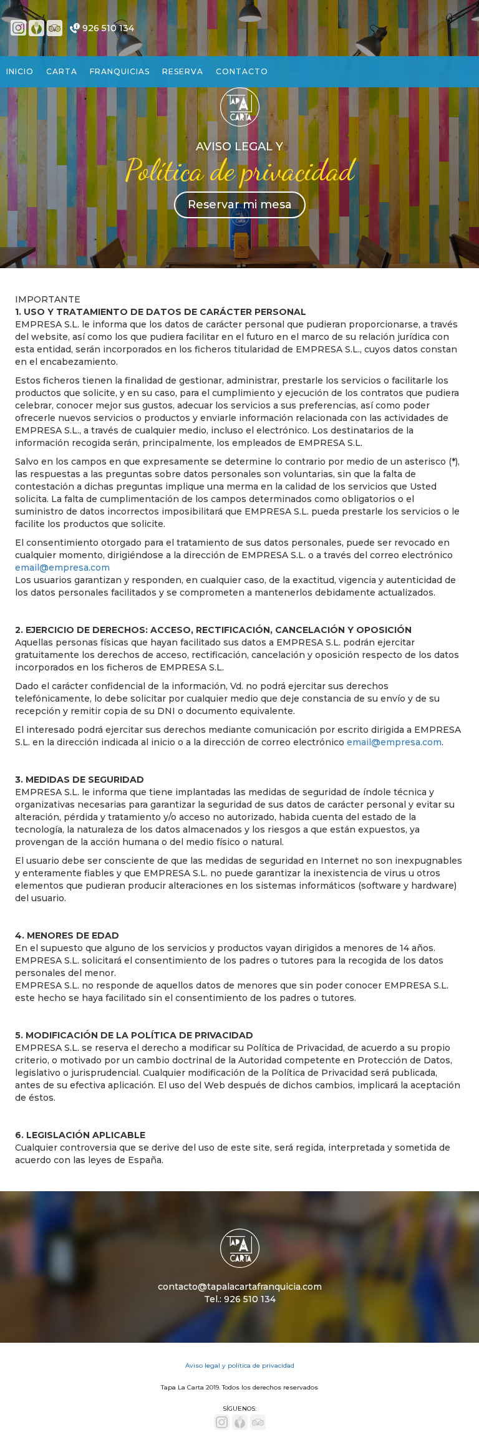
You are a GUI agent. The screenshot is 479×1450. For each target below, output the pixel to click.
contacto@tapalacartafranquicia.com (240, 1286)
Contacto (242, 71)
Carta (61, 71)
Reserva (182, 71)
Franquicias (120, 71)
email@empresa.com (62, 567)
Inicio (20, 71)
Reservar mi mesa (240, 204)
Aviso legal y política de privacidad (239, 1365)
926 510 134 (108, 28)
